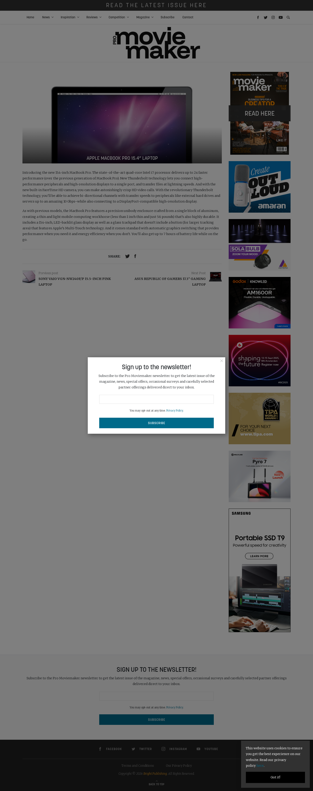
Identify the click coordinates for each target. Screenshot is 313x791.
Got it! (275, 777)
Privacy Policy (174, 410)
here (260, 766)
